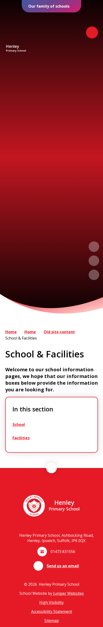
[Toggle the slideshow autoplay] (94, 275)
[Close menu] (92, 32)
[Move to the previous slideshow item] (94, 246)
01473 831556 (63, 551)
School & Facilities (21, 338)
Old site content (59, 332)
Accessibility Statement (51, 611)
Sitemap (51, 620)
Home (11, 332)
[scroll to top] (51, 468)
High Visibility (51, 602)
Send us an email (63, 566)
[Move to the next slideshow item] (94, 260)
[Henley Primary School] (16, 28)
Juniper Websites (68, 593)
